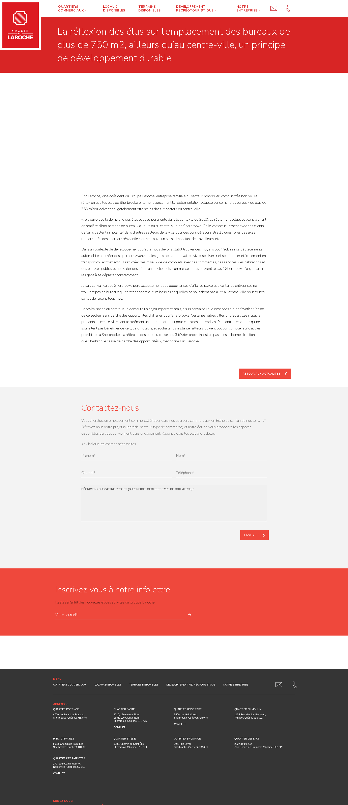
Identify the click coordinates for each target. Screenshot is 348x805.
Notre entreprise (247, 8)
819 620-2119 (288, 4)
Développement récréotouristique (194, 8)
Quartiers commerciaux (71, 8)
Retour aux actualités (262, 373)
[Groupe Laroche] (20, 25)
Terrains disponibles (149, 8)
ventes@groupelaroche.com (274, 4)
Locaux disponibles (114, 8)
